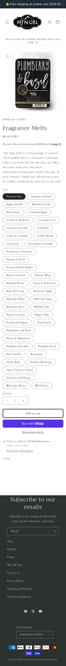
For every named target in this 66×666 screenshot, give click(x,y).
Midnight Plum (15, 299)
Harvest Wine (43, 275)
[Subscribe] (55, 531)
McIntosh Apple (42, 291)
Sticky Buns (13, 362)
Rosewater (36, 354)
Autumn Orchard (41, 196)
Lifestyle (11, 549)
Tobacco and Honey (18, 377)
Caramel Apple (38, 212)
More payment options (33, 432)
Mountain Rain (15, 306)
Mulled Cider (42, 306)
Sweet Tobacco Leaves (19, 370)
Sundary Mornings (41, 362)
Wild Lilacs (42, 385)
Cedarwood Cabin (17, 228)
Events (11, 557)
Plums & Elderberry (18, 338)
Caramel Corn (47, 220)
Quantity (7, 393)
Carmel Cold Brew (17, 220)
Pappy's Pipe (41, 314)
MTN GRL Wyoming (27, 659)
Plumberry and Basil (18, 330)
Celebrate (43, 228)
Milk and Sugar (43, 299)
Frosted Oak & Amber (19, 267)
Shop (10, 541)
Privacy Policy (15, 581)
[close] (62, 4)
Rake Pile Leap (15, 291)
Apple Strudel (14, 204)
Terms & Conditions (19, 596)
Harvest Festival (16, 275)
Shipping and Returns (19, 588)
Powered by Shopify (47, 659)
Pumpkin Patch (47, 346)
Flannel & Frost (15, 259)
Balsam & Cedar (41, 204)
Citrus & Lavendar (17, 235)
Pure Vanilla (13, 354)
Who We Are (14, 565)
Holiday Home (15, 283)
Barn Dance (13, 212)
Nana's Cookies (15, 314)
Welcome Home (16, 385)
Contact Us (13, 573)
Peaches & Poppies (17, 322)
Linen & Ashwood (44, 283)
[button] (7, 22)
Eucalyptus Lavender (41, 243)
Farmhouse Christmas (19, 251)
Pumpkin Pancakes (17, 346)
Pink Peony (44, 322)
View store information (20, 450)
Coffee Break (45, 235)
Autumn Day (14, 196)
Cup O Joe (12, 243)
